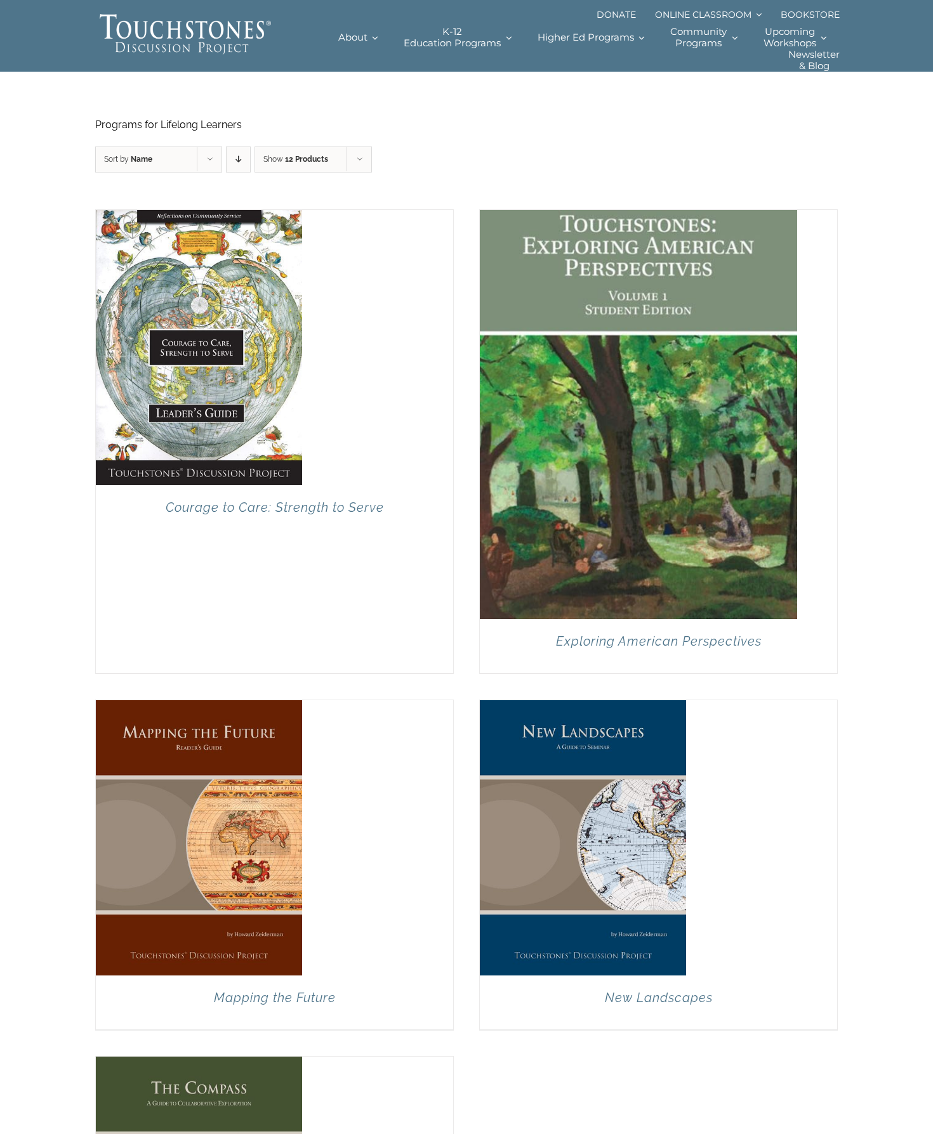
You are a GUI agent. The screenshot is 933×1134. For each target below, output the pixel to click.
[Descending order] (238, 160)
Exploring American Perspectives (659, 641)
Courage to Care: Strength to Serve (275, 507)
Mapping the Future (275, 997)
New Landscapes (659, 997)
